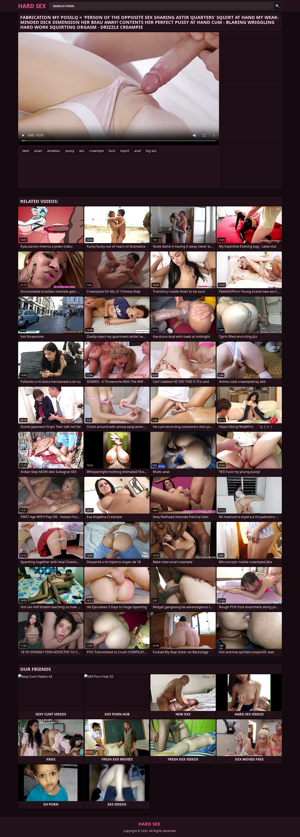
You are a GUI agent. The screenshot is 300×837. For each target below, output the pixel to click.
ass (81, 150)
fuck (112, 150)
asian (38, 150)
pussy (69, 150)
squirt (124, 150)
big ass (151, 150)
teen (25, 150)
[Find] (277, 5)
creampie (96, 150)
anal (137, 150)
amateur (53, 150)
